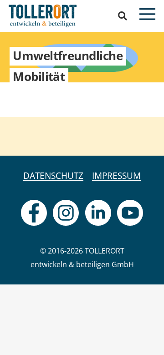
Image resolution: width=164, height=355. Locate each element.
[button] (123, 16)
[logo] (43, 16)
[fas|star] (34, 213)
